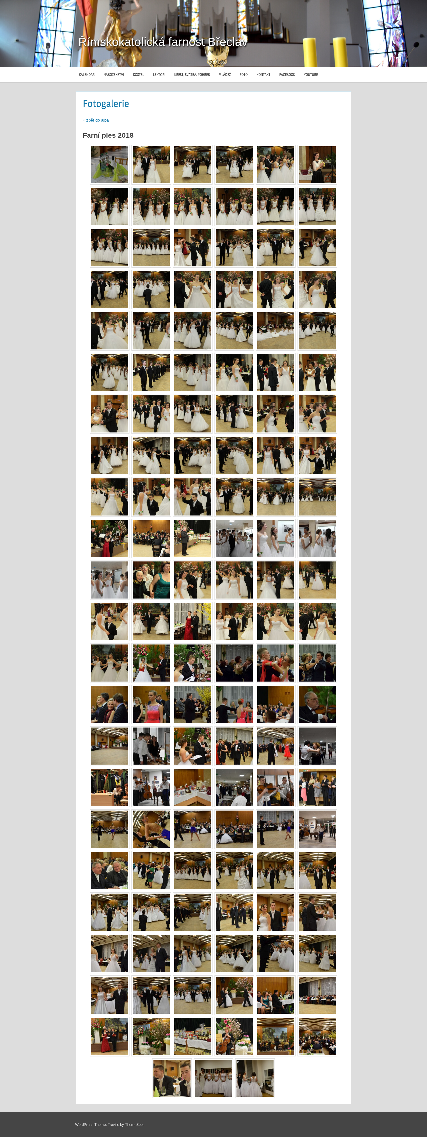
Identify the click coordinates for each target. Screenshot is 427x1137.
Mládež (225, 74)
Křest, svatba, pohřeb (192, 74)
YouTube (311, 74)
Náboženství (114, 74)
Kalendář (87, 74)
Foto (244, 74)
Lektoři (159, 74)
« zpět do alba (96, 120)
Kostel (138, 74)
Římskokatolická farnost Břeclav (163, 41)
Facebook (287, 74)
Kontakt (263, 74)
